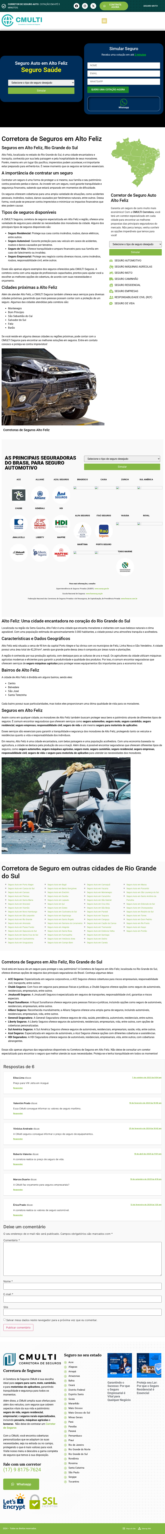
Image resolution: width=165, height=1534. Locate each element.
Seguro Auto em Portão (136, 931)
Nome (8, 1281)
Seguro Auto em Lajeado (58, 900)
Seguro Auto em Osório (97, 939)
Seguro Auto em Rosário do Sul (140, 912)
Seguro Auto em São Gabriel (99, 900)
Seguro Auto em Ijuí (56, 904)
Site (5, 1307)
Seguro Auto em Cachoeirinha (21, 939)
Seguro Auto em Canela (97, 943)
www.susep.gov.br (102, 589)
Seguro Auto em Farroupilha (60, 935)
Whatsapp (124, 107)
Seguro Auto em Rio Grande (20, 919)
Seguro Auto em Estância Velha (101, 931)
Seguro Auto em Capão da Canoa (101, 923)
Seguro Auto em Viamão (18, 908)
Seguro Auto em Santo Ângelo (61, 919)
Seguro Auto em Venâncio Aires (61, 939)
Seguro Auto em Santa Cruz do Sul (23, 935)
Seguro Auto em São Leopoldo (21, 915)
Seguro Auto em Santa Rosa (60, 931)
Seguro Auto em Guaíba (58, 896)
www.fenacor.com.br (129, 599)
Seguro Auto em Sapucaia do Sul (22, 931)
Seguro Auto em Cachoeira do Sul (62, 912)
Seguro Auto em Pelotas (18, 896)
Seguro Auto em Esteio (57, 908)
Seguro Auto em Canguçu (98, 919)
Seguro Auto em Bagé (57, 885)
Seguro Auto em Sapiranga (59, 915)
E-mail (8, 1294)
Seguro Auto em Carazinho (99, 896)
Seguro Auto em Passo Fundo (21, 927)
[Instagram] (85, 6)
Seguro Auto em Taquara (98, 915)
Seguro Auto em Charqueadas (139, 908)
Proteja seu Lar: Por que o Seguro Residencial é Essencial (148, 1388)
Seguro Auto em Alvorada (19, 923)
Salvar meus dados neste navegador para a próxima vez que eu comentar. (51, 1320)
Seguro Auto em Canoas (18, 892)
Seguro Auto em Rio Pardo (138, 923)
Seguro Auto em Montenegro (99, 892)
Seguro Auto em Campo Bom (60, 943)
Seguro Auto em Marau (136, 885)
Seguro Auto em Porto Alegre (20, 885)
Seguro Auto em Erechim (58, 892)
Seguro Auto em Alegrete (58, 927)
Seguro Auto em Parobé (97, 912)
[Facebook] (76, 6)
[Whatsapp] (124, 102)
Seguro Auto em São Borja (98, 908)
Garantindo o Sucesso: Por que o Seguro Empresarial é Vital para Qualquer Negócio (119, 1391)
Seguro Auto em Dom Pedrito (139, 919)
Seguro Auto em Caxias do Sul (21, 888)
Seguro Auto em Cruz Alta (98, 904)
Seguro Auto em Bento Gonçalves (62, 888)
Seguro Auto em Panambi (137, 888)
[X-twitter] (93, 6)
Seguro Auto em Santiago (98, 935)
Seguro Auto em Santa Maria (20, 900)
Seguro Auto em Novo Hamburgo (22, 912)
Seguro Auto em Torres (136, 915)
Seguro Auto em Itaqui (136, 927)
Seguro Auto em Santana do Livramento (65, 923)
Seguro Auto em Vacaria (97, 888)
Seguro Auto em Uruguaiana (20, 943)
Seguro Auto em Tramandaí (99, 927)
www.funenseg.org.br (94, 594)
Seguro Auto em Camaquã (98, 885)
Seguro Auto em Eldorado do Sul (140, 904)
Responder (18, 1088)
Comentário (11, 1240)
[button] (104, 21)
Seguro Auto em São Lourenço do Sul (142, 892)
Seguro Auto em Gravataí (19, 904)
